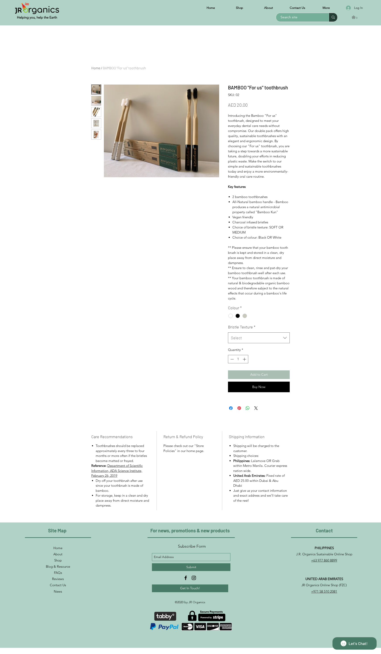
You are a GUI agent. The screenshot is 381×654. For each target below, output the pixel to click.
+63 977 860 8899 (324, 560)
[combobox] (259, 337)
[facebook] (186, 578)
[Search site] (333, 17)
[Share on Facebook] (230, 408)
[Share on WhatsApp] (247, 408)
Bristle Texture (241, 326)
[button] (355, 17)
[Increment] (245, 359)
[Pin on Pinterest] (239, 408)
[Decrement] (232, 359)
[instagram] (194, 578)
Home (95, 68)
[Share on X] (256, 408)
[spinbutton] (238, 359)
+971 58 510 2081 (324, 591)
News (58, 591)
